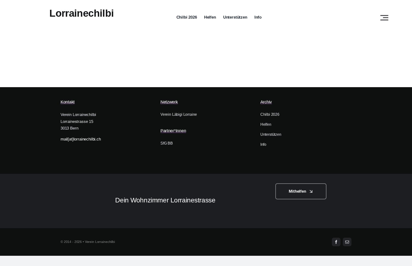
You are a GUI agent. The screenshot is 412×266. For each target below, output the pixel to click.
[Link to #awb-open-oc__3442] (384, 17)
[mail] (347, 242)
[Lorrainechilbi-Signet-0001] (81, 185)
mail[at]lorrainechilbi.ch (81, 139)
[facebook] (336, 242)
